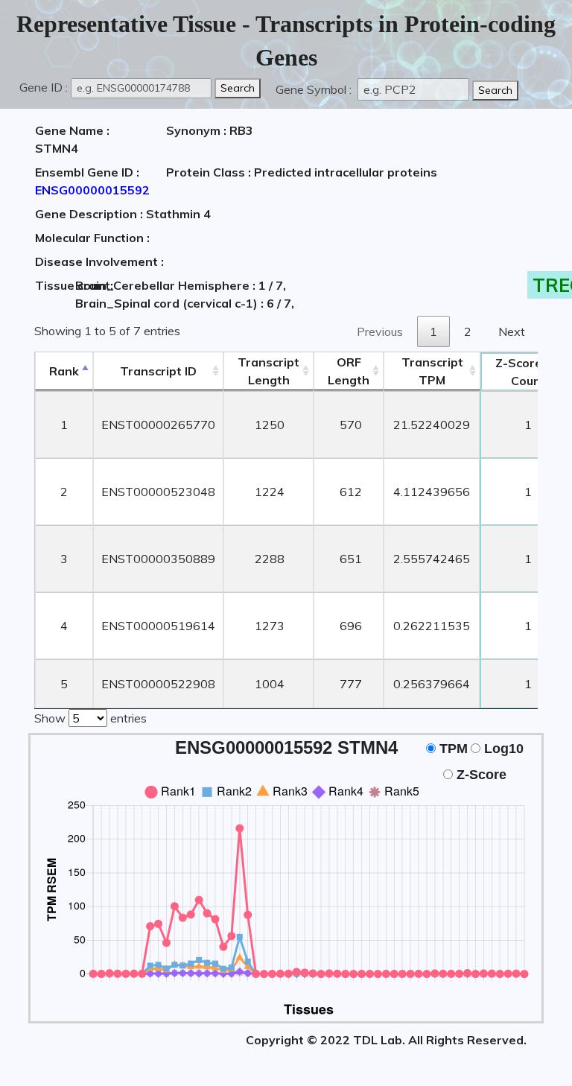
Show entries (90, 718)
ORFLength (348, 371)
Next (511, 331)
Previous (380, 331)
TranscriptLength (268, 371)
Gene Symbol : (315, 89)
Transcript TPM (432, 371)
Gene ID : (43, 87)
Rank (64, 370)
